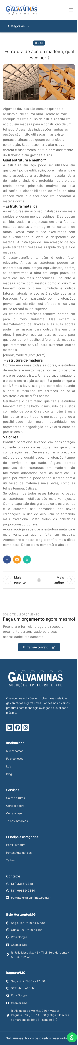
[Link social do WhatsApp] (27, 559)
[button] (70, 10)
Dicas (39, 43)
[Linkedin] (9, 727)
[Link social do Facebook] (7, 559)
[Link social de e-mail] (17, 559)
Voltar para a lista (39, 580)
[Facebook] (17, 727)
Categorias (16, 26)
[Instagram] (25, 727)
